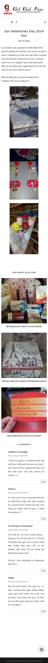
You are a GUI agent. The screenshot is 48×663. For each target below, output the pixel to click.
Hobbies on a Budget (18, 451)
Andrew (11, 488)
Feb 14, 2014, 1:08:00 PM (18, 493)
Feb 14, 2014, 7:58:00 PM (18, 582)
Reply (43, 482)
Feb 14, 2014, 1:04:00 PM (18, 456)
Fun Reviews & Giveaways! (20, 525)
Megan (11, 577)
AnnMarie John (37, 661)
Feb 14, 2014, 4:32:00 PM (18, 530)
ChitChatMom (17, 661)
